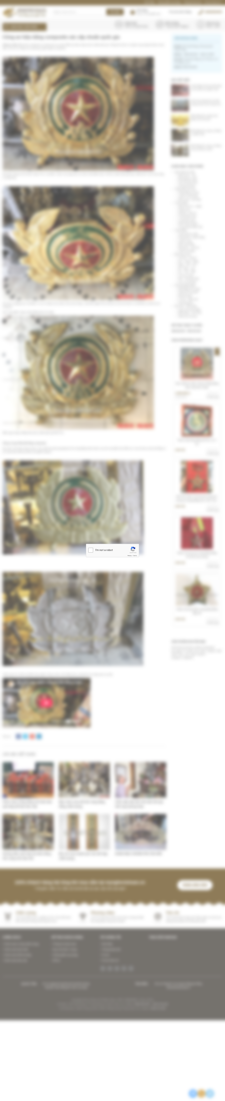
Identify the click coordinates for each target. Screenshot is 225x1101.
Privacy (129, 555)
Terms (135, 555)
